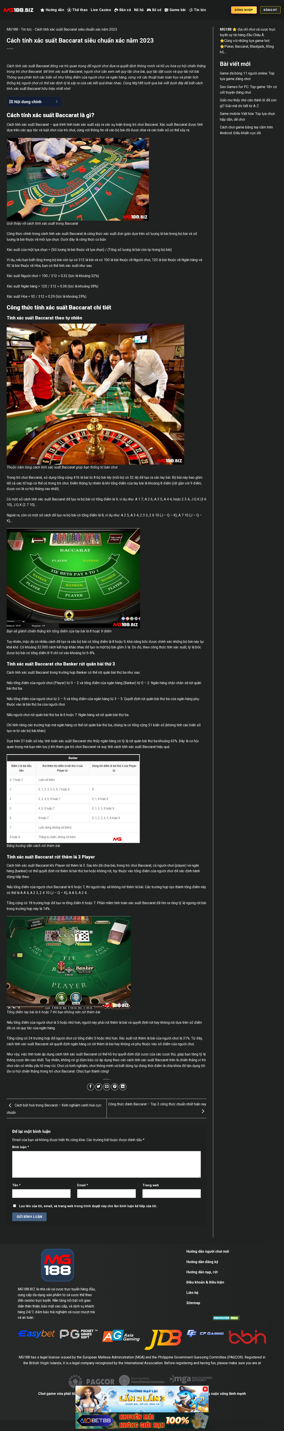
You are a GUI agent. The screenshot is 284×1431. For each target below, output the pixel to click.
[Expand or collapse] (57, 102)
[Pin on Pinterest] (114, 1086)
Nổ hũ (139, 10)
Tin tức (200, 10)
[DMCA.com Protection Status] (226, 1318)
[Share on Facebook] (90, 1086)
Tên (16, 1185)
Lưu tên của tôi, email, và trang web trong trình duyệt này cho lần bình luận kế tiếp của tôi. (88, 1206)
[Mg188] (18, 10)
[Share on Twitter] (98, 1086)
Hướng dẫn (55, 10)
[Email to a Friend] (106, 1086)
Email (82, 1185)
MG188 (12, 29)
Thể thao (80, 10)
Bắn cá (125, 10)
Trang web (150, 1185)
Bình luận (20, 1147)
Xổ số (157, 10)
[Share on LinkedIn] (122, 1086)
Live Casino (101, 10)
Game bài (178, 10)
